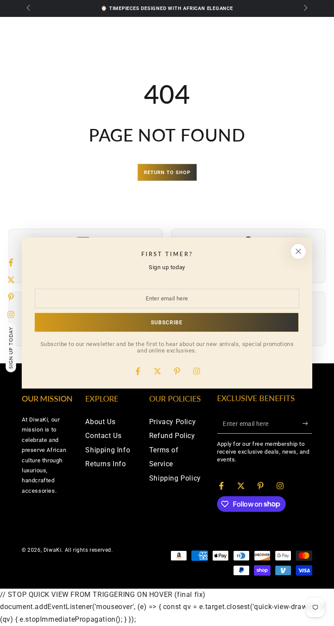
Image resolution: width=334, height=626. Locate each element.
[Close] (298, 251)
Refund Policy (172, 436)
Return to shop (167, 172)
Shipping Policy (175, 478)
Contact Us (103, 436)
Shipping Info (107, 450)
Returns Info (105, 464)
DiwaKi (52, 550)
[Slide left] (29, 8)
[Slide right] (304, 8)
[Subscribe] (307, 423)
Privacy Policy (172, 422)
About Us (100, 422)
